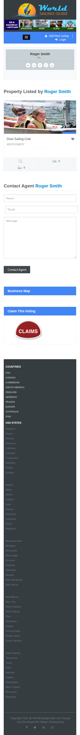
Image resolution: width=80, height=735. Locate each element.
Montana (10, 565)
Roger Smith (40, 54)
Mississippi (12, 555)
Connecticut (12, 458)
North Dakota (13, 611)
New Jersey (12, 584)
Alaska (9, 433)
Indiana (9, 499)
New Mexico (12, 597)
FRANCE (10, 402)
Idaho (9, 489)
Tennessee (11, 658)
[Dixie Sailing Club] (40, 116)
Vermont (10, 672)
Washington (12, 682)
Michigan (10, 545)
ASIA (8, 416)
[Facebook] (26, 727)
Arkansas (11, 443)
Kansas (10, 509)
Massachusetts (14, 541)
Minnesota (11, 550)
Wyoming (11, 696)
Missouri (10, 560)
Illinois (9, 494)
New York (11, 601)
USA (8, 373)
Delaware (10, 462)
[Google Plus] (52, 727)
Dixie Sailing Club (19, 139)
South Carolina (13, 640)
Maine (9, 523)
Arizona (10, 438)
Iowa (8, 504)
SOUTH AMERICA (15, 387)
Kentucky (11, 514)
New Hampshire (14, 579)
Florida (9, 467)
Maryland (10, 528)
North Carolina (13, 606)
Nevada (10, 575)
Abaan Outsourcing (51, 721)
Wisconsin (11, 692)
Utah (8, 667)
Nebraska (11, 570)
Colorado (10, 453)
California (11, 448)
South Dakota (13, 653)
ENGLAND (11, 392)
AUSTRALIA (12, 411)
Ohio (8, 616)
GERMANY (11, 397)
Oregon (9, 626)
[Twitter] (35, 727)
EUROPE (10, 407)
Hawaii (9, 484)
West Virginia (13, 687)
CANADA (11, 377)
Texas (9, 662)
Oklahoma (11, 621)
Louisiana (11, 518)
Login (63, 39)
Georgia (10, 472)
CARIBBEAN (12, 382)
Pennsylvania (13, 631)
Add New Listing (59, 35)
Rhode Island (13, 635)
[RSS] (44, 727)
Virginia (10, 677)
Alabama (10, 428)
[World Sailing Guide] (40, 9)
